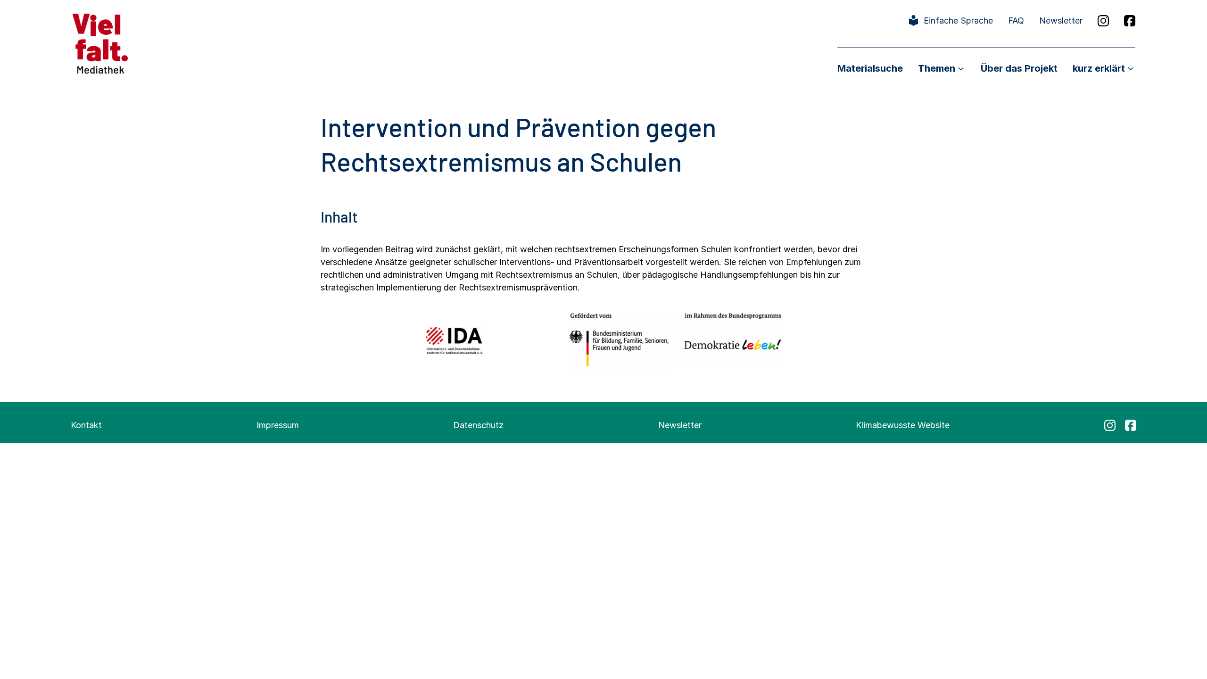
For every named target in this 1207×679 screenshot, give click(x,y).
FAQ (1016, 20)
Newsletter (1061, 20)
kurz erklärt (1099, 68)
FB (1129, 20)
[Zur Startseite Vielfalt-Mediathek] (100, 43)
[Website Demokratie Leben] (730, 340)
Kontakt (86, 425)
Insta (1103, 20)
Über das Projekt (1019, 68)
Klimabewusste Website (903, 425)
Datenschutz (478, 425)
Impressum (277, 425)
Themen (936, 68)
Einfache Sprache (958, 20)
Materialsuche (870, 68)
